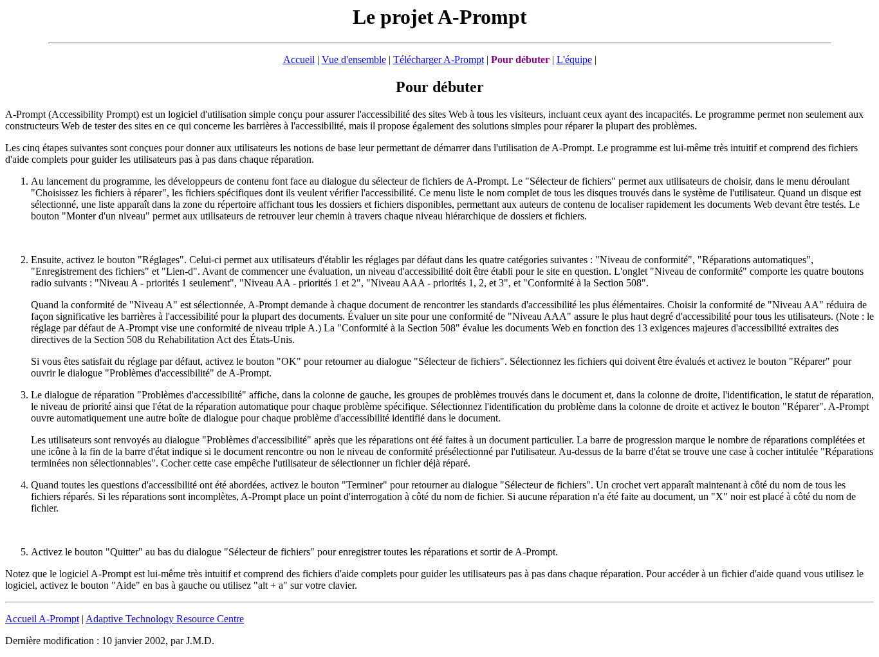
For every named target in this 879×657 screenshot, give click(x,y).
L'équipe (574, 59)
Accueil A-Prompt (42, 618)
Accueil (299, 59)
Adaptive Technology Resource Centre (165, 618)
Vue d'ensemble (354, 59)
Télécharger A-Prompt (438, 59)
